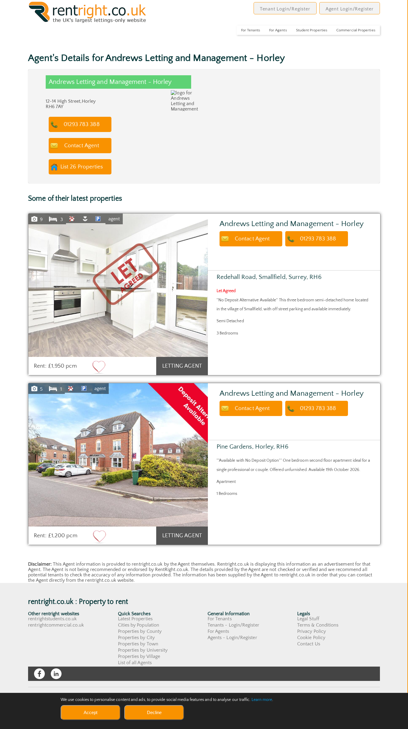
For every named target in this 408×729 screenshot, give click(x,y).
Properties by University (143, 650)
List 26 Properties (81, 167)
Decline (154, 712)
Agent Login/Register (350, 9)
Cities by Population (138, 625)
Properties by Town (138, 644)
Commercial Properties (355, 30)
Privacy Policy (311, 631)
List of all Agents (135, 662)
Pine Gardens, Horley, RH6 (253, 446)
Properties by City (136, 637)
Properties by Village (139, 656)
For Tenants (250, 30)
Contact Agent (81, 145)
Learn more (261, 699)
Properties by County (140, 631)
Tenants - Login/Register (233, 625)
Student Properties (311, 30)
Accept (90, 712)
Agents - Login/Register (232, 637)
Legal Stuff (308, 618)
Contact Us (308, 644)
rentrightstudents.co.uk (52, 618)
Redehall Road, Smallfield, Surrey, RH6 (269, 277)
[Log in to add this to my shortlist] (99, 367)
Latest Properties (135, 618)
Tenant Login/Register (285, 9)
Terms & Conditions (317, 625)
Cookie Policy (311, 637)
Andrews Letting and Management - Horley (292, 224)
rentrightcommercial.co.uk (56, 625)
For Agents (278, 30)
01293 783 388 (82, 124)
